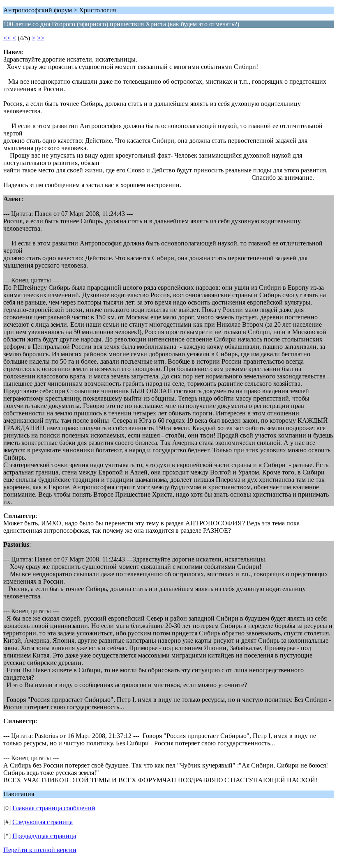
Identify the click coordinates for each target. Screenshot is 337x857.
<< (7, 37)
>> (40, 37)
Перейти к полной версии (39, 849)
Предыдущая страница (44, 835)
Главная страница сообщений (53, 807)
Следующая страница (42, 821)
